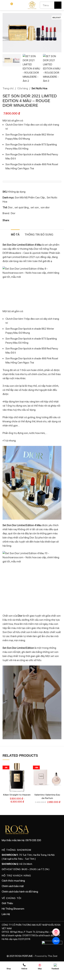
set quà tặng (22, 207)
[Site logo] (32, 4)
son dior (45, 207)
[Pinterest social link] (24, 220)
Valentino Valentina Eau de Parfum (47, 796)
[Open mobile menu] (4, 5)
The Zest (52, 955)
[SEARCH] (57, 5)
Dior (10, 207)
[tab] (15, 234)
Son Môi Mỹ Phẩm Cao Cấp (30, 197)
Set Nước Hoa (39, 88)
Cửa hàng (22, 88)
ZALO (56, 941)
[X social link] (16, 220)
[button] (6, 32)
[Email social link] (20, 220)
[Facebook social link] (12, 220)
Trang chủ (8, 88)
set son (35, 207)
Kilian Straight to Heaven (17, 794)
